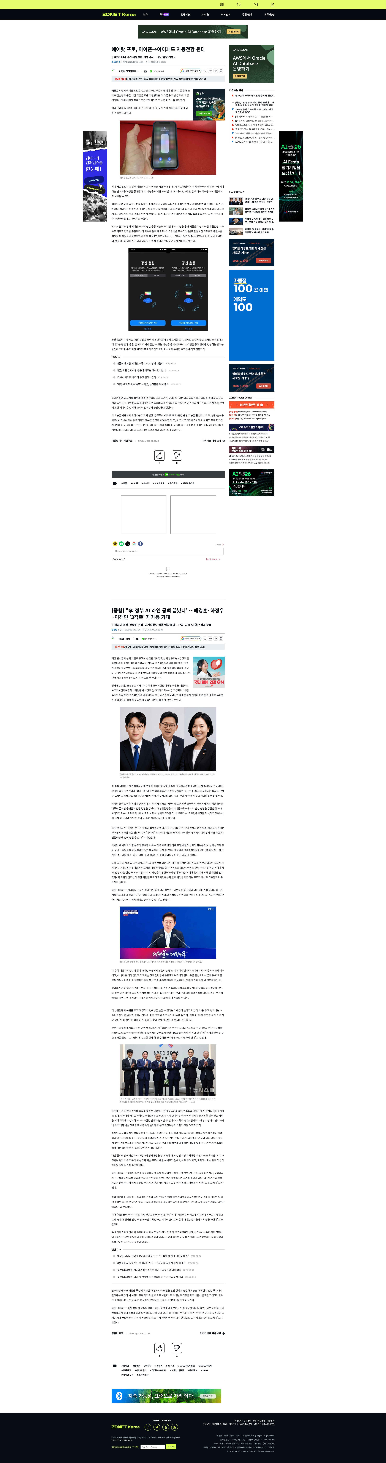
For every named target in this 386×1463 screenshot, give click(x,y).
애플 (125, 483)
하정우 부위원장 (159, 1370)
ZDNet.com (127, 1440)
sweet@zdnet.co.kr (139, 1333)
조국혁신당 (144, 1374)
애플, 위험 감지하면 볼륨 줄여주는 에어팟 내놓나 (141, 370)
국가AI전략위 (206, 1365)
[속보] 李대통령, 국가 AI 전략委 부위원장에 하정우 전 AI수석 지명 (150, 1277)
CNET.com (116, 1440)
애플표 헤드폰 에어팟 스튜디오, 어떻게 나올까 (140, 363)
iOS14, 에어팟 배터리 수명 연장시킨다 (136, 377)
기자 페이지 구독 (158, 71)
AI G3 (205, 1370)
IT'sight (225, 14)
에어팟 (146, 483)
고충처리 (257, 1423)
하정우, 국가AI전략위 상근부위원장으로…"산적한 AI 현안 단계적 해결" (153, 1256)
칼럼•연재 (247, 14)
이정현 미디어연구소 (128, 71)
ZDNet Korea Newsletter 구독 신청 (125, 1446)
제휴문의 (270, 1420)
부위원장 (127, 1370)
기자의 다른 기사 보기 (210, 440)
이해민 (159, 1365)
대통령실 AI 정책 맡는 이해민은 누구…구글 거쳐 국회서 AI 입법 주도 (151, 1263)
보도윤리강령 (269, 1423)
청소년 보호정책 (245, 1423)
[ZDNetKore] (123, 8)
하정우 (148, 1365)
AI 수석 (171, 1365)
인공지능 (185, 14)
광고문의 (247, 1420)
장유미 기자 (124, 639)
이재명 (126, 1365)
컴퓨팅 (114, 629)
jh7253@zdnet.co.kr (148, 440)
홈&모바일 (116, 61)
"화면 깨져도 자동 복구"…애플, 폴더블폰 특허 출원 (143, 384)
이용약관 (232, 1423)
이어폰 (135, 483)
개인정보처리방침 (219, 1423)
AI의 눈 (205, 14)
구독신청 (171, 1446)
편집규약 (206, 1423)
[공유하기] (205, 71)
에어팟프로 (159, 483)
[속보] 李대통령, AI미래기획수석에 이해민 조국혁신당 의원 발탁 (149, 1270)
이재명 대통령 (177, 1370)
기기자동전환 (189, 483)
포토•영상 (269, 14)
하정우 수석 (141, 1370)
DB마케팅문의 (259, 1420)
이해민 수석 (128, 1374)
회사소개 (238, 1420)
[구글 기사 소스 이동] (190, 71)
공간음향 (173, 483)
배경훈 (137, 1365)
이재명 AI (193, 1370)
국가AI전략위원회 (187, 1365)
